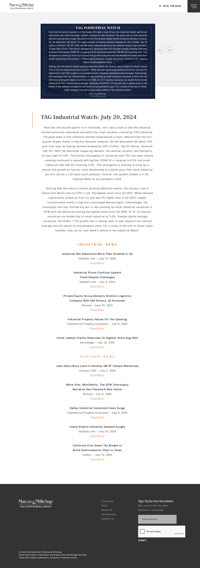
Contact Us (107, 519)
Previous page (169, 50)
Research (106, 510)
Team (104, 506)
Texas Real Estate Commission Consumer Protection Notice (48, 558)
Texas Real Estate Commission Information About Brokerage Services (53, 555)
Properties (107, 501)
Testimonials (108, 514)
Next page (160, 50)
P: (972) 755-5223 (170, 6)
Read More (97, 263)
